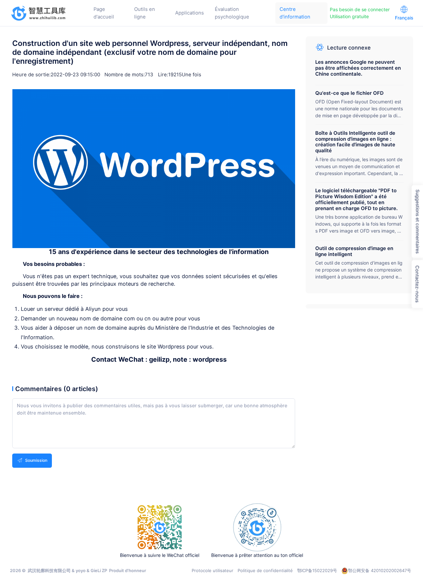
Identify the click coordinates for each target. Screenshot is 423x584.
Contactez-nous (417, 284)
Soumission (35, 460)
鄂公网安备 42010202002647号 (379, 570)
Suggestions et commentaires (417, 222)
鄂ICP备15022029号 (317, 570)
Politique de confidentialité (265, 570)
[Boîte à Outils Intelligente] (39, 13)
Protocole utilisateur (212, 570)
